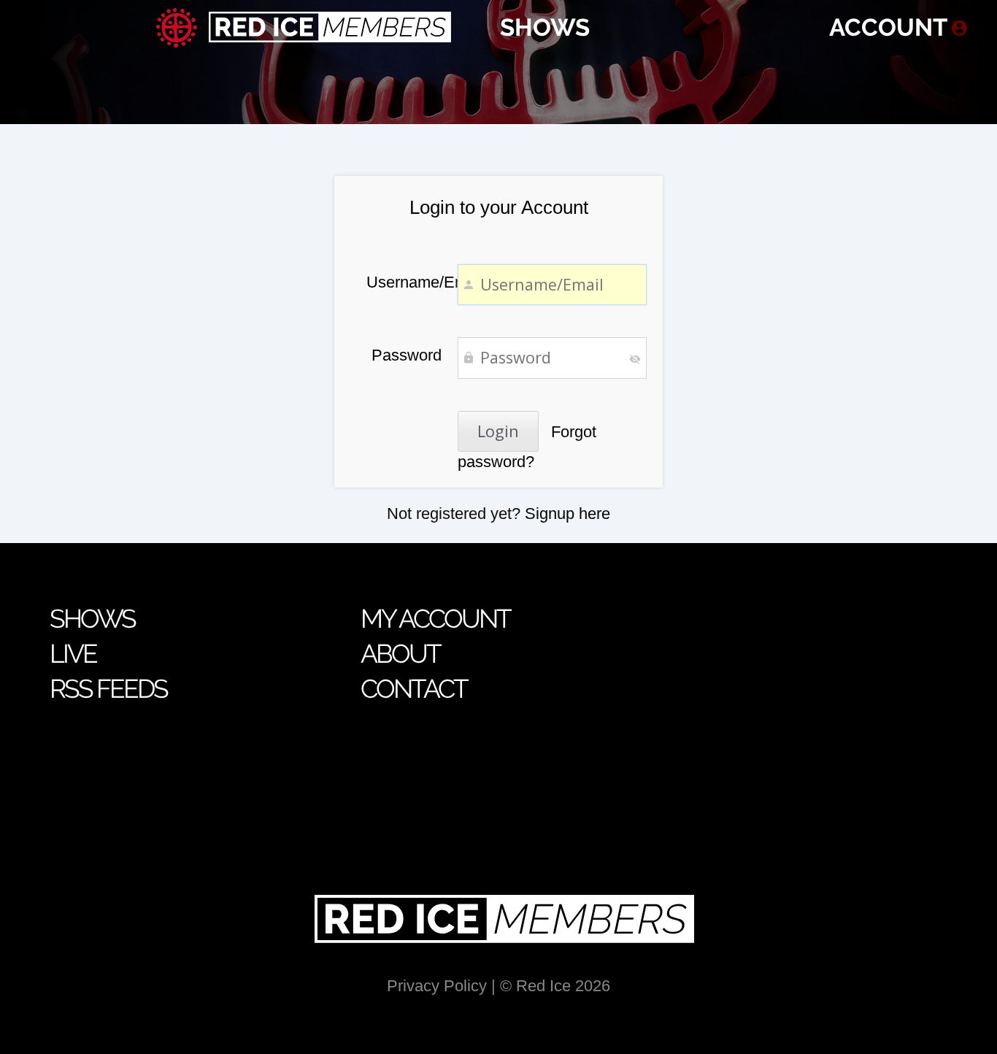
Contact (414, 689)
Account (888, 27)
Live (73, 654)
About (400, 654)
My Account (436, 619)
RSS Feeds (109, 689)
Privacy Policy (437, 986)
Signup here (567, 513)
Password (407, 355)
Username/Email (404, 282)
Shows (545, 27)
